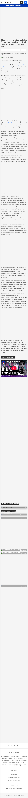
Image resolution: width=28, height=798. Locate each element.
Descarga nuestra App (14, 777)
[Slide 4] (11, 506)
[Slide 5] (13, 506)
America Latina (14, 50)
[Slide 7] (16, 506)
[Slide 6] (15, 506)
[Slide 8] (18, 506)
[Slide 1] (5, 506)
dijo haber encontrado (14, 123)
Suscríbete (14, 774)
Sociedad (5, 50)
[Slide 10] (22, 506)
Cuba (23, 50)
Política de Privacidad (14, 780)
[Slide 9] (20, 506)
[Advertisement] (14, 23)
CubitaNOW (7, 2)
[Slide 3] (9, 506)
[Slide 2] (7, 506)
